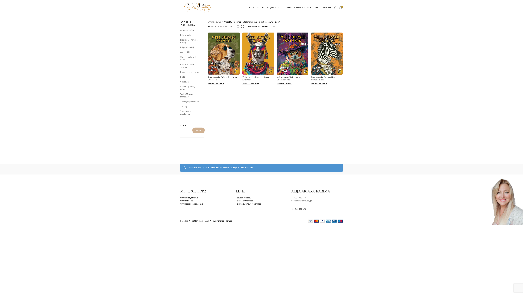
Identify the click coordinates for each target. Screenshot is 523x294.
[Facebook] (292, 209)
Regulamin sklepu (243, 198)
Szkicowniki (185, 82)
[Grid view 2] (238, 26)
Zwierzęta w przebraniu (185, 112)
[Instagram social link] (296, 209)
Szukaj (183, 125)
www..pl (189, 198)
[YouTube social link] (300, 209)
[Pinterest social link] (305, 209)
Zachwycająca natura (189, 102)
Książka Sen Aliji (187, 47)
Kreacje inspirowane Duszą (189, 41)
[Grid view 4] (242, 26)
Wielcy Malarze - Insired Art (187, 95)
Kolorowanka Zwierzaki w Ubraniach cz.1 (288, 78)
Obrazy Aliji (185, 52)
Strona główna (214, 22)
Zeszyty (183, 106)
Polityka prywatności (244, 201)
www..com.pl (191, 204)
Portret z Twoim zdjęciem (187, 66)
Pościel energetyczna (189, 72)
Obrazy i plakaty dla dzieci (188, 58)
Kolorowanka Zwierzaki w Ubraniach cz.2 (323, 78)
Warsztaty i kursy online (187, 88)
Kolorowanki (185, 35)
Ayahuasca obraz (187, 30)
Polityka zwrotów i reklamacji (248, 204)
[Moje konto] (335, 7)
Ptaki (182, 77)
